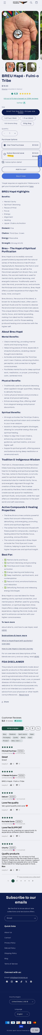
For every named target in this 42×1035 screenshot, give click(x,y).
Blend (23, 737)
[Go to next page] (33, 880)
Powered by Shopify (28, 1030)
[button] (4, 2)
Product (6, 741)
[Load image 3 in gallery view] (31, 67)
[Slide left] (2, 67)
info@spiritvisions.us (19, 977)
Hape (32, 734)
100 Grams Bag (12, 124)
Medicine (12, 734)
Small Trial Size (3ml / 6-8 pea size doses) (20, 112)
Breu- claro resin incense (17, 741)
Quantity (5, 129)
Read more (24, 695)
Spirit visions (23, 734)
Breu (4, 734)
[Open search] (27, 728)
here (31, 186)
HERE (4, 630)
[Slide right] (39, 67)
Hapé (30, 737)
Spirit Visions (17, 1030)
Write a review (12, 728)
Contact (7, 938)
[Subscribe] (34, 918)
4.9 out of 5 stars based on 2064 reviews (21, 98)
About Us (8, 932)
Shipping (4, 89)
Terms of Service (11, 964)
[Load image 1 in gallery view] (10, 67)
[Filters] (32, 728)
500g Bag (27, 123)
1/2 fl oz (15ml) (10, 118)
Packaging (6, 737)
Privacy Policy (9, 943)
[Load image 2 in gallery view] (21, 67)
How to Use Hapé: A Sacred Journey (17, 649)
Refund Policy (9, 948)
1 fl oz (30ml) (28, 118)
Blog (6, 958)
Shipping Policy (10, 953)
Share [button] (6, 702)
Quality (15, 737)
